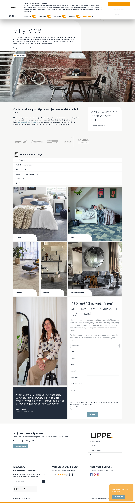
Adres (72, 364)
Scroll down (21, 56)
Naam (72, 352)
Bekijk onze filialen (99, 126)
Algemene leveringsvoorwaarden (100, 498)
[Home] (101, 435)
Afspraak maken (95, 441)
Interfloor (74, 237)
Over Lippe (93, 445)
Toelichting (74, 390)
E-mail (72, 358)
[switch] (49, 16)
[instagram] (97, 475)
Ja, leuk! (75, 406)
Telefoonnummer (78, 384)
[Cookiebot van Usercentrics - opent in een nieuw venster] (13, 16)
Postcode (73, 371)
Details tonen (87, 16)
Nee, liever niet (77, 409)
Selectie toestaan (119, 9)
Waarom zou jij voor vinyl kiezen (28, 122)
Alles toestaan (119, 4)
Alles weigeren (119, 14)
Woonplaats (74, 377)
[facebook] (91, 475)
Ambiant (19, 292)
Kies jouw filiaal (21, 446)
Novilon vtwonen (77, 292)
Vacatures (93, 455)
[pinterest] (94, 475)
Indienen (43, 481)
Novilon (46, 292)
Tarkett (18, 237)
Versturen (92, 414)
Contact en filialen (95, 450)
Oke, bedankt (118, 497)
